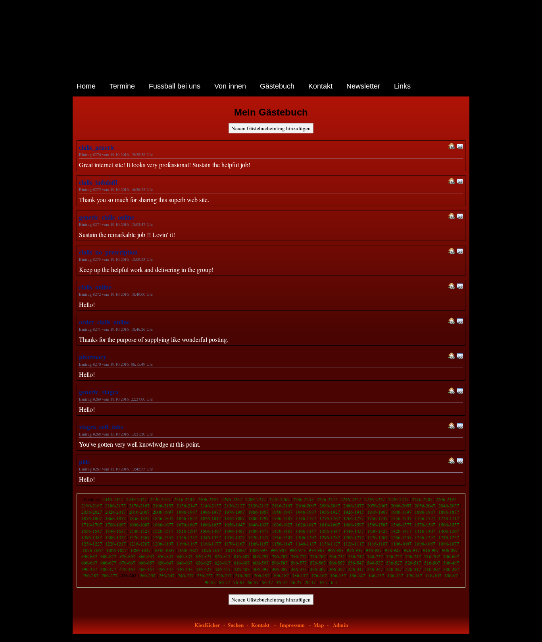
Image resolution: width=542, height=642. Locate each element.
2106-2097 (306, 505)
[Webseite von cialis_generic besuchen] (451, 147)
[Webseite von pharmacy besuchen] (451, 357)
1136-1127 (329, 543)
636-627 (203, 562)
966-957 (336, 550)
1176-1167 (234, 543)
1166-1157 (258, 543)
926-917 (412, 550)
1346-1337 (210, 537)
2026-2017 (115, 512)
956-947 (355, 550)
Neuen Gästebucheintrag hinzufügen (271, 128)
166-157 (338, 575)
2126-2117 (258, 505)
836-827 (203, 556)
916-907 (431, 550)
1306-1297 (306, 537)
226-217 (224, 575)
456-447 (165, 569)
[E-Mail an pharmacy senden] (460, 357)
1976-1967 (234, 512)
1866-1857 (115, 518)
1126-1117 (353, 543)
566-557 (337, 562)
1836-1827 (187, 518)
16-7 (323, 582)
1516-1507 (187, 531)
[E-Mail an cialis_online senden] (460, 287)
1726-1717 (448, 518)
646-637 (184, 562)
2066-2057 (401, 505)
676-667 (127, 562)
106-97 (451, 575)
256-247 (167, 575)
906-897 (450, 550)
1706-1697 (115, 524)
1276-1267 (377, 537)
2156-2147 (187, 505)
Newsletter (363, 86)
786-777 (299, 556)
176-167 (319, 575)
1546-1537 (115, 531)
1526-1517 (163, 531)
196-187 (281, 575)
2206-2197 (446, 499)
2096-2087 (329, 505)
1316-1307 (282, 537)
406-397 (261, 569)
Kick (210, 625)
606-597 (261, 562)
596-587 (280, 562)
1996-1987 (187, 512)
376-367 (318, 569)
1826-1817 (210, 518)
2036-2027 (91, 512)
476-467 (127, 569)
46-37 (281, 582)
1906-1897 (401, 512)
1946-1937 (306, 512)
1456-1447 (329, 531)
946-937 (374, 550)
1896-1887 (425, 512)
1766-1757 (353, 518)
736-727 (394, 556)
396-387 (280, 569)
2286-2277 (255, 499)
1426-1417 (401, 531)
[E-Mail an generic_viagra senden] (460, 392)
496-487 (89, 569)
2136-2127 (234, 505)
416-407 (242, 569)
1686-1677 (163, 524)
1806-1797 (258, 518)
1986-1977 (210, 512)
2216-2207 (422, 499)
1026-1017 (212, 550)
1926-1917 (353, 512)
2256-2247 (327, 499)
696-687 (89, 562)
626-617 (223, 562)
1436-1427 (377, 531)
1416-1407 (425, 531)
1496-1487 (234, 531)
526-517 (413, 562)
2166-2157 (163, 505)
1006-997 (258, 550)
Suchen (236, 625)
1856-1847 (139, 518)
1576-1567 (425, 524)
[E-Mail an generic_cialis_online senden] (460, 217)
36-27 (296, 582)
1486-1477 (258, 531)
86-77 (224, 582)
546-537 (375, 562)
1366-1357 (163, 537)
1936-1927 (329, 512)
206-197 (262, 575)
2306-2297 (208, 499)
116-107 (433, 575)
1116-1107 (377, 543)
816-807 (242, 556)
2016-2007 (139, 512)
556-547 (356, 562)
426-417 (223, 569)
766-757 (337, 556)
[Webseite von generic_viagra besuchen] (451, 392)
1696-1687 (139, 524)
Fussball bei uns (174, 86)
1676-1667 (187, 524)
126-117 (414, 575)
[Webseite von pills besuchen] (451, 461)
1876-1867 (91, 518)
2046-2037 (448, 505)
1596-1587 (377, 524)
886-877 (108, 556)
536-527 (394, 562)
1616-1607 (329, 524)
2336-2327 (136, 499)
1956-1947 (282, 512)
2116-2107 (282, 505)
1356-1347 (187, 537)
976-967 (317, 550)
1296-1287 (329, 537)
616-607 (242, 562)
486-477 (108, 569)
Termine (122, 86)
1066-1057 (116, 550)
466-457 (146, 569)
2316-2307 (184, 499)
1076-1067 (93, 550)
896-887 (89, 556)
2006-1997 (163, 512)
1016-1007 (235, 550)
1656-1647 (234, 524)
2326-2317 (160, 499)
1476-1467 (282, 531)
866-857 (146, 556)
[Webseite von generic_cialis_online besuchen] (451, 217)
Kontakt (320, 86)
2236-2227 (374, 499)
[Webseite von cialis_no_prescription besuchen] (451, 252)
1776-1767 (329, 518)
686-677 (108, 562)
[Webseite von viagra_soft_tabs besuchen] (451, 426)
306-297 (451, 569)
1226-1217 (115, 543)
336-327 (394, 569)
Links (402, 86)
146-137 (376, 575)
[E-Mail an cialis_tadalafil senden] (460, 182)
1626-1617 (306, 524)
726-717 (413, 556)
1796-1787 (282, 518)
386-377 (299, 569)
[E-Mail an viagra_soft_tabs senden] (460, 426)
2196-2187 (91, 505)
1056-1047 (140, 550)
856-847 (165, 556)
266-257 (148, 575)
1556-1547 (91, 531)
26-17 (310, 582)
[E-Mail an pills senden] (460, 461)
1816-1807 (234, 518)
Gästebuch (277, 86)
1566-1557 (448, 524)
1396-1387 (91, 537)
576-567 (318, 562)
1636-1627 (282, 524)
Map (318, 625)
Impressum (292, 625)
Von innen (230, 86)
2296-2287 (231, 499)
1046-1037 (164, 550)
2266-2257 (303, 499)
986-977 (298, 550)
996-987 (278, 550)
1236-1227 (91, 543)
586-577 (299, 562)
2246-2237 (350, 499)
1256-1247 (425, 537)
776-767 (318, 556)
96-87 (210, 582)
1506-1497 (210, 531)
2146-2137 (210, 505)
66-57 (253, 582)
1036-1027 (188, 550)
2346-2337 (112, 499)
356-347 (356, 569)
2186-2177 (115, 505)
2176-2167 (139, 505)
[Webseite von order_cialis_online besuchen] (451, 322)
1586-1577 (401, 524)
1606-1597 (353, 524)
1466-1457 (306, 531)
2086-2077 (353, 505)
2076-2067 (377, 505)
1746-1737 (401, 518)
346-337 (375, 569)
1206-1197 (163, 543)
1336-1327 (234, 537)
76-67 (238, 582)
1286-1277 (353, 537)
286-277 (109, 575)
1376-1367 (139, 537)
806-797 (261, 556)
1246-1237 (448, 537)
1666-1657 (210, 524)
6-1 (334, 582)
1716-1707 (91, 524)
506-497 (451, 562)
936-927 (393, 550)
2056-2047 (425, 505)
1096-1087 (425, 543)
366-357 (337, 569)
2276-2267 (279, 499)
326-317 (413, 569)
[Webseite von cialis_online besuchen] (451, 287)
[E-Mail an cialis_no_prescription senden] (460, 252)
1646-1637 (258, 524)
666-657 (146, 562)
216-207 (243, 575)
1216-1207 (139, 543)
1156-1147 (282, 543)
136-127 (395, 575)
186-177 (300, 575)
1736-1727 (425, 518)
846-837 (184, 556)
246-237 (186, 575)
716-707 (432, 556)
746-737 (375, 556)
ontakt (262, 625)
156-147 (357, 575)
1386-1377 (115, 537)
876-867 (127, 556)
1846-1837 (163, 518)
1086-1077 (448, 543)
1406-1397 (448, 531)
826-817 (223, 556)
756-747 (356, 556)
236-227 (205, 575)
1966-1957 (258, 512)
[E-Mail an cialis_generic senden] (460, 147)
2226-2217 (398, 499)
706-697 (451, 556)
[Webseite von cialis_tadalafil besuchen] (451, 182)
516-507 (432, 562)
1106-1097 (401, 543)
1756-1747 (377, 518)
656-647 (165, 562)
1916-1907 (377, 512)
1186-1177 (210, 543)
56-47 (267, 582)
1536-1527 (139, 531)
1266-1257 (401, 537)
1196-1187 (187, 543)
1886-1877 (448, 512)
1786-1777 (306, 518)
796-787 (280, 556)
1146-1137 (306, 543)
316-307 (432, 569)
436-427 (203, 569)
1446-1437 (353, 531)
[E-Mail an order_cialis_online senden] (460, 322)
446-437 (184, 569)
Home (86, 86)
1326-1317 (258, 537)
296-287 (90, 575)
